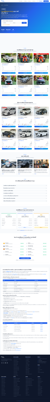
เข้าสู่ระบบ (41, 1)
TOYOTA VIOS (15, 371)
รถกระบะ (19, 311)
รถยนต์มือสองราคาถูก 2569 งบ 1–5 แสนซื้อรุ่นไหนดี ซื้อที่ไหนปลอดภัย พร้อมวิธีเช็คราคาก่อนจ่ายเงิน (8, 170)
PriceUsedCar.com (20, 400)
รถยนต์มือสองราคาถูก (8, 271)
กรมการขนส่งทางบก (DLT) (18, 348)
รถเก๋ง (12, 311)
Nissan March (3, 222)
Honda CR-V (35, 223)
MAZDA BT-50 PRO (40, 381)
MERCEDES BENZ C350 (29, 381)
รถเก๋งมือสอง (27, 360)
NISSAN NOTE (40, 389)
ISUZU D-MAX (3, 386)
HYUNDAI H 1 (15, 396)
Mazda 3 (19, 222)
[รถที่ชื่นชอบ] (37, 1)
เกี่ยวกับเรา (34, 1)
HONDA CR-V (3, 381)
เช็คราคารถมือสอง (13, 343)
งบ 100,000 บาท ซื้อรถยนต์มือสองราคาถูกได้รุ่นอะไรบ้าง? (11, 195)
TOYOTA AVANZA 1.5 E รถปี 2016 (22, 117)
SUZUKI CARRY (16, 385)
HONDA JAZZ (3, 385)
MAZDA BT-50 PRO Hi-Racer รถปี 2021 (7, 139)
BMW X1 (27, 386)
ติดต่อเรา (39, 368)
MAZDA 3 (39, 385)
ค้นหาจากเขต (27, 372)
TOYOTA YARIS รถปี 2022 (5, 63)
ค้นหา (24, 22)
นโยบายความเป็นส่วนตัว (41, 372)
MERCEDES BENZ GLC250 (29, 385)
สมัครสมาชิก (46, 1)
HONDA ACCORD (16, 375)
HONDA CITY (3, 378)
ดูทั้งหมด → (25, 227)
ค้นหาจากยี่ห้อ (27, 365)
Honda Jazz (3, 220)
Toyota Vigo (19, 225)
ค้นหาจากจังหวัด (28, 368)
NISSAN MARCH (40, 392)
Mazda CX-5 (35, 220)
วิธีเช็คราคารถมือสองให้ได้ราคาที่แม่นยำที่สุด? (9, 198)
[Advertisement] (23, 39)
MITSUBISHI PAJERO (16, 393)
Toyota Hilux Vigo (30, 245)
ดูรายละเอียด (9, 95)
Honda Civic (29, 251)
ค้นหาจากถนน (27, 371)
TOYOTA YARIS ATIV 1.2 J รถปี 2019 (39, 117)
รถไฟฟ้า (34, 311)
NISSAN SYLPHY (40, 386)
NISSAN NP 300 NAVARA (17, 381)
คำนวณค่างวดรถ (40, 369)
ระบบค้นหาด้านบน (22, 230)
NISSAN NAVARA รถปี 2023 (5, 85)
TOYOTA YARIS (15, 372)
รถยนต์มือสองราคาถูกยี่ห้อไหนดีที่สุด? (8, 190)
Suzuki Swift (3, 223)
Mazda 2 (3, 225)
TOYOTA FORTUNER (16, 367)
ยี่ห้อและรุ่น (27, 367)
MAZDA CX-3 (39, 378)
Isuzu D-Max (19, 223)
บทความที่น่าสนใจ (25, 156)
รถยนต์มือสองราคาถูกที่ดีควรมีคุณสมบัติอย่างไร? (10, 185)
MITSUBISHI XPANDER (16, 386)
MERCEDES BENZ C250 (29, 382)
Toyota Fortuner (36, 225)
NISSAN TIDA (39, 393)
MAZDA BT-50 (39, 382)
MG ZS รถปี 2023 (36, 85)
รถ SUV (26, 311)
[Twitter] (3, 363)
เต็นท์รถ (26, 1)
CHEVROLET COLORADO (17, 378)
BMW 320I (27, 392)
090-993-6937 (40, 360)
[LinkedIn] (5, 363)
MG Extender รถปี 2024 (21, 63)
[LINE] (7, 363)
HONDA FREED (3, 382)
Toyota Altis (35, 222)
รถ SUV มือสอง (27, 364)
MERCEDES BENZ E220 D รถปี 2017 (23, 85)
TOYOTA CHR (15, 365)
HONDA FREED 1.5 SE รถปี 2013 (6, 117)
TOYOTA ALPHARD (16, 361)
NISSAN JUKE (15, 382)
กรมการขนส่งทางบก (29, 314)
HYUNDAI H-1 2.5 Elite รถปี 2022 (22, 139)
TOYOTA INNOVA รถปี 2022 (38, 63)
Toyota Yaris (7, 251)
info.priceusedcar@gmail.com (42, 361)
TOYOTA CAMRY (16, 364)
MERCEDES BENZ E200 (29, 378)
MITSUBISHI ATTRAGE (16, 389)
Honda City (19, 220)
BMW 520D (27, 389)
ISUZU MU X (3, 389)
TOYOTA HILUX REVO (16, 368)
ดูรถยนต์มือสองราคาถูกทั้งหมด (25, 258)
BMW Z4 (27, 393)
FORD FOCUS (3, 392)
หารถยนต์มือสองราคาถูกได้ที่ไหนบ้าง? (8, 193)
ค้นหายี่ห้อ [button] (20, 1)
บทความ (30, 1)
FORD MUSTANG (4, 393)
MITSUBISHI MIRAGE (16, 392)
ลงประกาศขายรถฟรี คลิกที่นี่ (6, 24)
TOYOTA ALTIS (15, 360)
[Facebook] (2, 363)
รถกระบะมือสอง (28, 361)
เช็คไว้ (12, 317)
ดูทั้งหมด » (41, 324)
